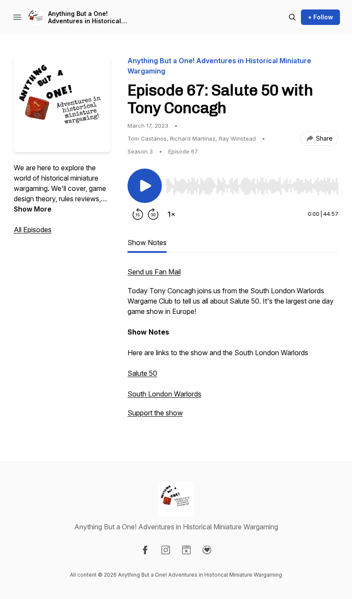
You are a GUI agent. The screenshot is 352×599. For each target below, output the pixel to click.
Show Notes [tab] (147, 242)
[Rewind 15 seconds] (138, 214)
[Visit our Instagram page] (165, 550)
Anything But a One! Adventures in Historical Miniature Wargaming (84, 17)
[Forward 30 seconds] (153, 214)
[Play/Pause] (144, 186)
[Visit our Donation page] (207, 550)
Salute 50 (142, 373)
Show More (33, 209)
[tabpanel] (232, 347)
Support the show (155, 413)
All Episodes (33, 229)
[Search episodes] (292, 17)
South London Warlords (164, 394)
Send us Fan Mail (154, 271)
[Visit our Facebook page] (145, 550)
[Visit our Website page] (186, 550)
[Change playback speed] (171, 214)
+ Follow (320, 17)
